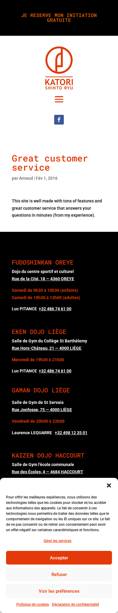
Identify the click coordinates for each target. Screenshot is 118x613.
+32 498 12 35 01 (71, 432)
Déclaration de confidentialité (75, 604)
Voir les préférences (59, 591)
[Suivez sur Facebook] (59, 120)
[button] (109, 485)
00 (55, 308)
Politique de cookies (32, 604)
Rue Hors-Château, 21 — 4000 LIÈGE (46, 348)
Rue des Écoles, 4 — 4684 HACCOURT (47, 471)
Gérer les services (57, 541)
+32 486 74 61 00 (55, 370)
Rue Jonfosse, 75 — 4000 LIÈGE (42, 409)
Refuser (59, 574)
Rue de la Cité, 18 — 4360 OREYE (43, 278)
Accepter (59, 558)
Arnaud (26, 178)
